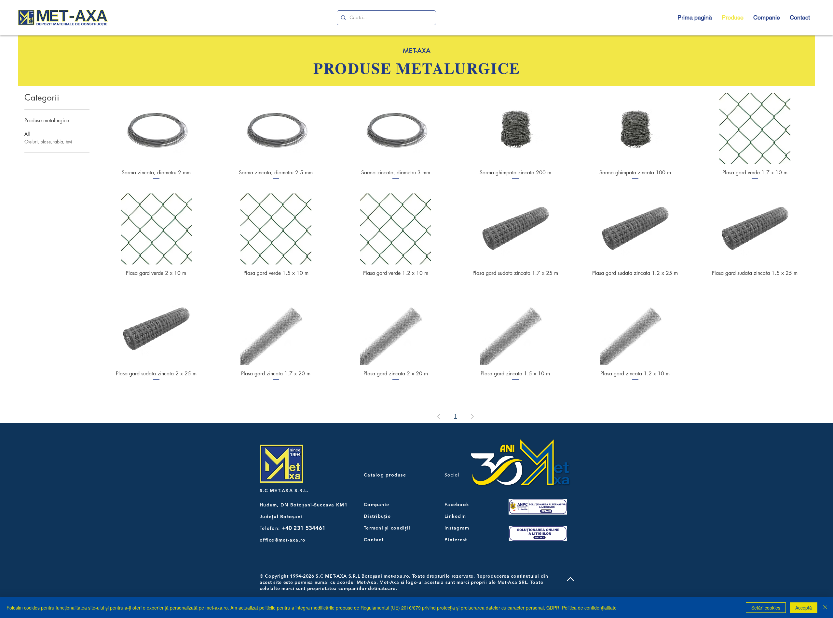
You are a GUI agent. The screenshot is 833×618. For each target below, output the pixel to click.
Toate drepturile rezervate (442, 576)
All (27, 134)
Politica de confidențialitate (589, 607)
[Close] (825, 607)
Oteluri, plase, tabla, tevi (48, 142)
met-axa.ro (396, 576)
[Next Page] (472, 416)
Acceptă (803, 607)
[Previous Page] (439, 416)
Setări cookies (765, 607)
